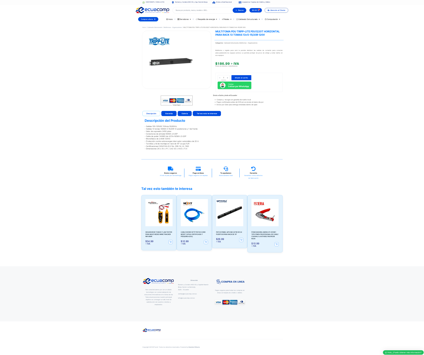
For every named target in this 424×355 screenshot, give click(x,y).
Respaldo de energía (206, 19)
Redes (226, 19)
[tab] (151, 113)
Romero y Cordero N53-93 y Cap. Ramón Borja (191, 2)
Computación (272, 19)
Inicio (170, 19)
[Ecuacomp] (151, 330)
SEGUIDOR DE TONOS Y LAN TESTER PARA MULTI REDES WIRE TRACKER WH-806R (158, 234)
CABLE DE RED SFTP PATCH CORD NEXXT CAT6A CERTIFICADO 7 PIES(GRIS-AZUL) (193, 234)
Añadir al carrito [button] (171, 242)
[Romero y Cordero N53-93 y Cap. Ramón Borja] (173, 2)
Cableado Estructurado (248, 19)
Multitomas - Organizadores (173, 27)
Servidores (184, 19)
